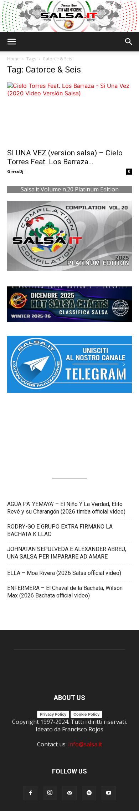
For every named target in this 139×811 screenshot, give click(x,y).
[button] (11, 41)
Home (13, 59)
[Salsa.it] (69, 16)
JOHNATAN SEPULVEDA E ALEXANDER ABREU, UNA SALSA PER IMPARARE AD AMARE (66, 553)
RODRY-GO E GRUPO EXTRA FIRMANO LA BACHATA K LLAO (60, 530)
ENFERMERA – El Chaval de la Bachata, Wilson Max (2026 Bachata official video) (65, 592)
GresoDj (15, 171)
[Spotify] (89, 793)
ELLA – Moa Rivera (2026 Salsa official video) (64, 573)
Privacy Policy (53, 714)
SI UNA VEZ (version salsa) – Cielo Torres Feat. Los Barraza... (65, 157)
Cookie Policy (86, 714)
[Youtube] (109, 793)
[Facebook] (30, 793)
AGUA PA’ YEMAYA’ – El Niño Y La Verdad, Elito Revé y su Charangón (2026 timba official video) (66, 508)
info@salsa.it (85, 744)
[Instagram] (50, 793)
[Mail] (69, 793)
